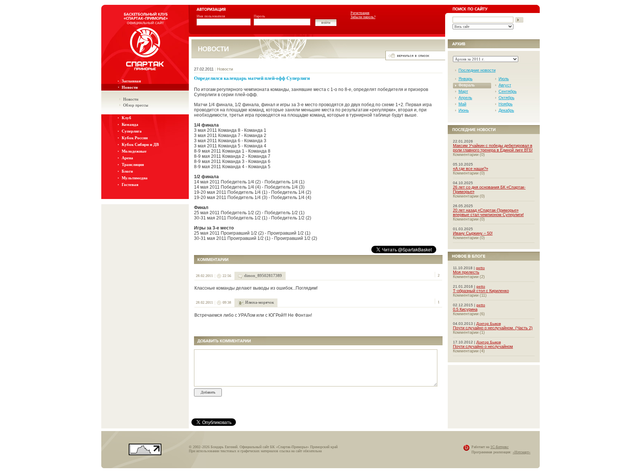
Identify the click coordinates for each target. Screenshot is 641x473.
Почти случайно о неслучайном (483, 346)
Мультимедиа (135, 178)
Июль (504, 78)
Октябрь (507, 97)
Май (462, 104)
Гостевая (130, 184)
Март (463, 91)
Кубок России (135, 138)
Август (505, 85)
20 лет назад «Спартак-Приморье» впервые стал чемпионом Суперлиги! (488, 212)
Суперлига (132, 131)
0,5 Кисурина (465, 309)
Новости (130, 87)
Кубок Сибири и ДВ (140, 144)
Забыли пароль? (363, 17)
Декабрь (506, 110)
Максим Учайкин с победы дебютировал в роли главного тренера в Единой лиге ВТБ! (493, 147)
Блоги (127, 171)
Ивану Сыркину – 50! (473, 233)
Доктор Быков (488, 324)
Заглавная (131, 81)
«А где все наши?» (470, 168)
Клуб (126, 117)
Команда (130, 124)
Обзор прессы (135, 105)
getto (480, 268)
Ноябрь (506, 104)
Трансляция (133, 164)
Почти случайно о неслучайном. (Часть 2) (493, 328)
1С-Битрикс (499, 447)
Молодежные (134, 151)
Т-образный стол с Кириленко (481, 290)
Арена (127, 158)
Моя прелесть (466, 272)
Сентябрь (508, 91)
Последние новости (477, 70)
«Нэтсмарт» (521, 452)
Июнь (463, 110)
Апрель (465, 97)
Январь (465, 78)
